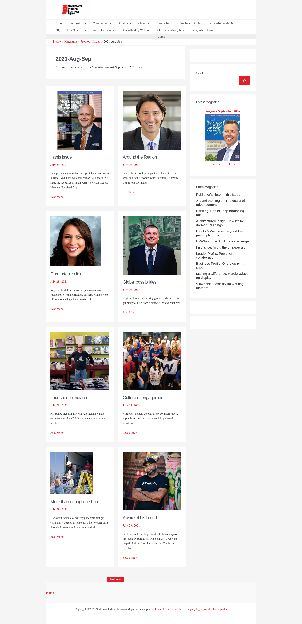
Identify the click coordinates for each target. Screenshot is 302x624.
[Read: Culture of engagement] (152, 360)
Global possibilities (139, 282)
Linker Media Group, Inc (169, 609)
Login (161, 36)
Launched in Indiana (68, 397)
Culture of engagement (143, 397)
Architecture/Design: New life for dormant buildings (220, 223)
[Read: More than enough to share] (71, 472)
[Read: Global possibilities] (152, 245)
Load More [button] (115, 579)
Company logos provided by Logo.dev (206, 609)
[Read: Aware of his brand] (152, 481)
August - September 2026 (223, 111)
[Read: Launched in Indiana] (79, 360)
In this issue (61, 157)
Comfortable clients (67, 273)
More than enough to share (74, 501)
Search (200, 73)
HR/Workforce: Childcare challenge (222, 241)
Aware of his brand (140, 517)
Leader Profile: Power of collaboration (214, 255)
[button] (84, 23)
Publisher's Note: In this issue (218, 194)
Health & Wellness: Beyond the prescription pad (219, 233)
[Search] (244, 80)
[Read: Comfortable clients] (75, 241)
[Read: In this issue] (79, 120)
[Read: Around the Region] (152, 120)
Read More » (57, 197)
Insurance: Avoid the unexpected (221, 247)
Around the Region (140, 157)
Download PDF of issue (223, 164)
